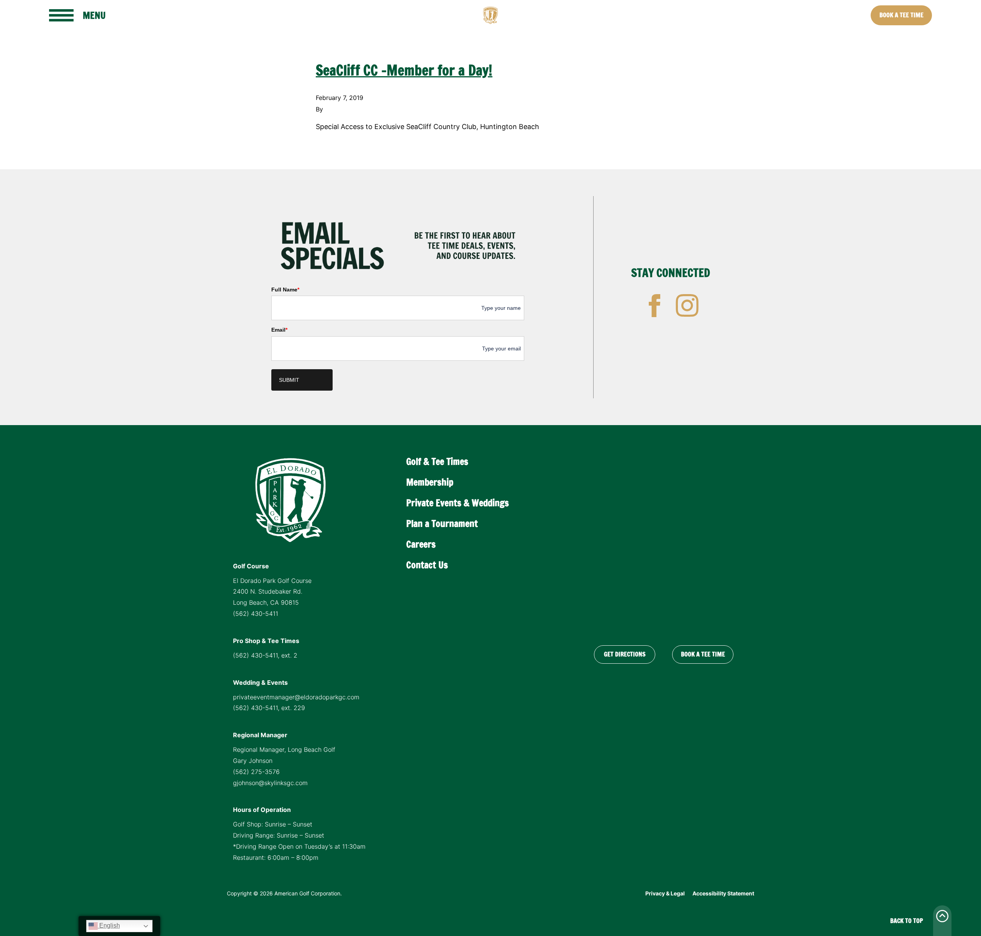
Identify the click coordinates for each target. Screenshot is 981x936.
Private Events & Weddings (457, 503)
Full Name (285, 289)
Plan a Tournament (442, 523)
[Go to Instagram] (687, 305)
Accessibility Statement (723, 893)
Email (279, 330)
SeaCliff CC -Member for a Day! (404, 70)
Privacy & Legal (665, 893)
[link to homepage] (490, 15)
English (109, 925)
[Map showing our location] (663, 542)
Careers (421, 544)
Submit (289, 380)
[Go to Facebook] (654, 305)
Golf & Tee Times (437, 461)
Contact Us (427, 565)
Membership (429, 482)
